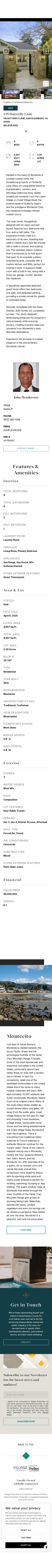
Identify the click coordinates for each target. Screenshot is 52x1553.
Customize (26, 1538)
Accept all (26, 1545)
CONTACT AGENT (26, 448)
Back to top (25, 1444)
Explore (26, 1230)
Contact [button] (26, 1342)
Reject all (26, 1530)
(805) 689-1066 (11, 419)
